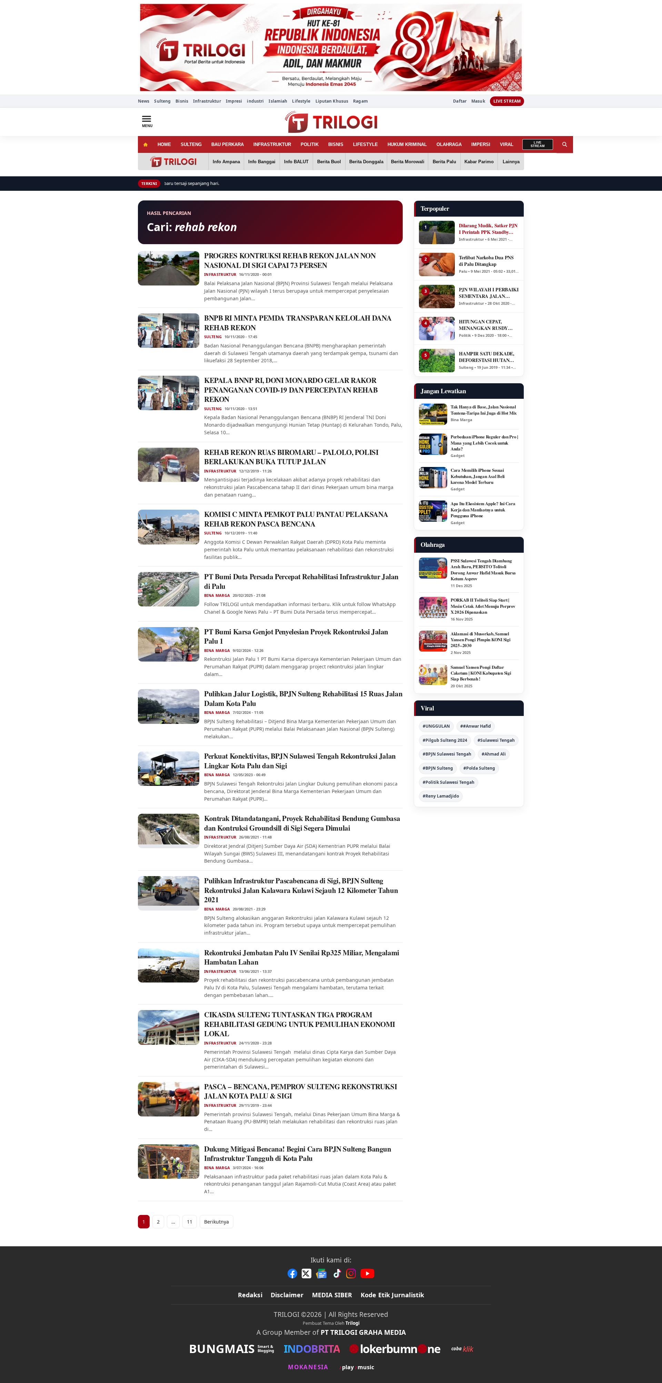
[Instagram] (351, 1273)
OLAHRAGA (449, 144)
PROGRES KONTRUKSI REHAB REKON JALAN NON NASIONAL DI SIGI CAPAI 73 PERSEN (290, 260)
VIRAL (506, 144)
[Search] (564, 144)
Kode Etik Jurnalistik (392, 1295)
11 (189, 1221)
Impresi (234, 101)
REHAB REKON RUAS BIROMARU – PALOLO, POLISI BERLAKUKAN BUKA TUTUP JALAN (291, 457)
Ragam (360, 101)
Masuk (478, 101)
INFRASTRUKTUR (272, 144)
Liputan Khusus (332, 101)
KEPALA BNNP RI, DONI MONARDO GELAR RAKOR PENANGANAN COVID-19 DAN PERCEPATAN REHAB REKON (291, 389)
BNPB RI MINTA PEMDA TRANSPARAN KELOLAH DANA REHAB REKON (298, 323)
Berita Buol (329, 161)
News (143, 101)
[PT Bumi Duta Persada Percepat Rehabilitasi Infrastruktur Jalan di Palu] (168, 589)
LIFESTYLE (365, 144)
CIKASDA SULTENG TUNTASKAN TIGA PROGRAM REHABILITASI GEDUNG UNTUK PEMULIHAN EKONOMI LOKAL (299, 1024)
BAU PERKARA (227, 144)
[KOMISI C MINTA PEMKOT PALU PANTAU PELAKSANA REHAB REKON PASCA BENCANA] (168, 527)
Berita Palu (444, 161)
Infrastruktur (207, 101)
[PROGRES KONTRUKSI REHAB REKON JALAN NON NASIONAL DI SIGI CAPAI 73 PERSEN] (168, 268)
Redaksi (250, 1295)
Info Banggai (261, 161)
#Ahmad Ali (494, 754)
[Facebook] (292, 1273)
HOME (164, 144)
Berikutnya (216, 1221)
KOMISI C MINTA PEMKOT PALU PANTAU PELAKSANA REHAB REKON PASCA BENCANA (296, 519)
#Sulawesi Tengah (496, 740)
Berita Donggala (366, 161)
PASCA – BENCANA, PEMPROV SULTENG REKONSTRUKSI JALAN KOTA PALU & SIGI (300, 1091)
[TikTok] (337, 1273)
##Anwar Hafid (475, 726)
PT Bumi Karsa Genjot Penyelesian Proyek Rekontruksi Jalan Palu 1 (296, 636)
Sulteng (162, 101)
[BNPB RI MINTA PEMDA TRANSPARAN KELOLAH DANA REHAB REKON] (168, 330)
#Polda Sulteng (479, 768)
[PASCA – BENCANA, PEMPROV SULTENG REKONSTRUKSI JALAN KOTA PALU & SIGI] (168, 1099)
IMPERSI (480, 144)
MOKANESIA (308, 1367)
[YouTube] (367, 1273)
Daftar (460, 101)
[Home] (145, 144)
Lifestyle (301, 101)
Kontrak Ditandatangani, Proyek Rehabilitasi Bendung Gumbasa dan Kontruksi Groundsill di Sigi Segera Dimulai (302, 823)
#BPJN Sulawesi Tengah (447, 754)
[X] (306, 1273)
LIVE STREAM (507, 101)
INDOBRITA (312, 1348)
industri (255, 101)
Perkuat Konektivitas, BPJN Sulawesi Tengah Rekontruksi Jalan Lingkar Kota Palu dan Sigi (300, 761)
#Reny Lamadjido (441, 796)
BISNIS (335, 144)
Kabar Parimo (479, 161)
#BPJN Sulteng (438, 768)
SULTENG (191, 144)
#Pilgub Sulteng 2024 (445, 740)
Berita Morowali (407, 161)
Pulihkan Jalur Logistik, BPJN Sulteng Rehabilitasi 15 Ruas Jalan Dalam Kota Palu (303, 698)
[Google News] (322, 1273)
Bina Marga (217, 595)
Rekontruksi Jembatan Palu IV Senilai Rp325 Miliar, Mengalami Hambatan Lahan (301, 957)
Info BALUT (296, 161)
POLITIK (310, 144)
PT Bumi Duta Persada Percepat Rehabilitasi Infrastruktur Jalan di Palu (301, 581)
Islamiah (278, 101)
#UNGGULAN (436, 726)
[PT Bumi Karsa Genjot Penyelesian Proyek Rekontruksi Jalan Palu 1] (168, 644)
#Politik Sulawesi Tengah (448, 782)
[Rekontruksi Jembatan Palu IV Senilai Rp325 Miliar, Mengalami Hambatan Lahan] (168, 965)
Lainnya (511, 161)
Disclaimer (287, 1295)
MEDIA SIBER (332, 1295)
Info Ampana (226, 161)
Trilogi (352, 1323)
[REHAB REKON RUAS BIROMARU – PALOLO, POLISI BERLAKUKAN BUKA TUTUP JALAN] (168, 465)
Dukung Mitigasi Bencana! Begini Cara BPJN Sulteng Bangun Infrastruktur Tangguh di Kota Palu (297, 1154)
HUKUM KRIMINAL (407, 144)
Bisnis (181, 101)
